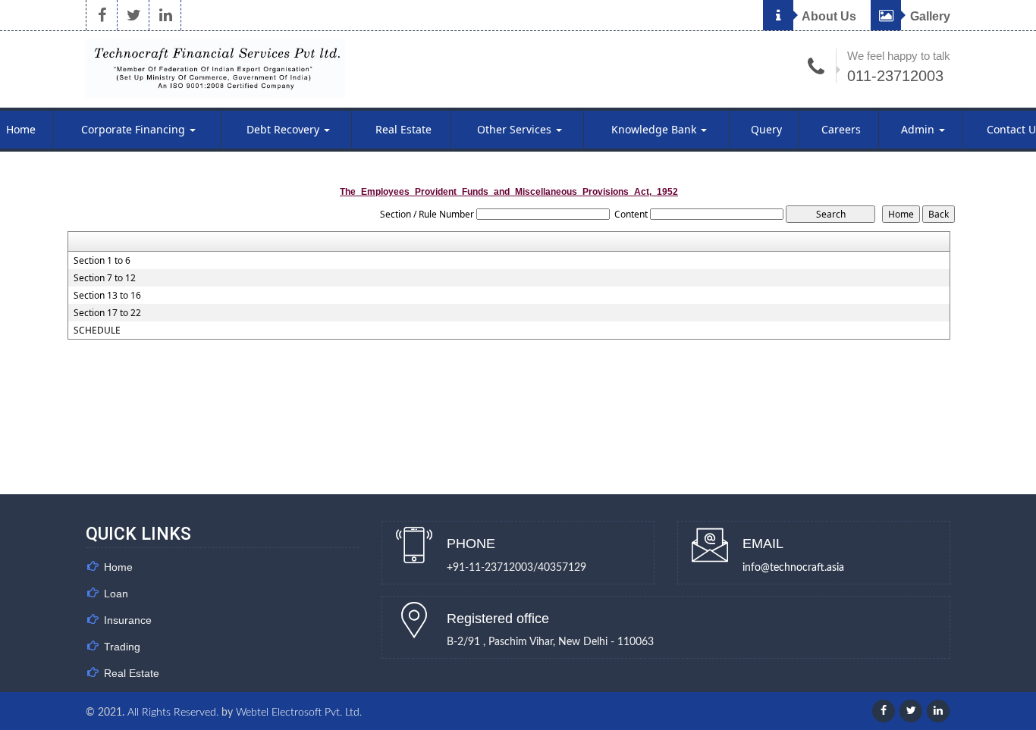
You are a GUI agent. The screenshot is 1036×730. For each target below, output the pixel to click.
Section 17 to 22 (107, 313)
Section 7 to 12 (105, 278)
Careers (841, 129)
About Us (827, 16)
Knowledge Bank (655, 129)
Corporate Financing (134, 129)
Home (118, 567)
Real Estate (403, 129)
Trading (122, 647)
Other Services (515, 129)
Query (766, 129)
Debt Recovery (284, 129)
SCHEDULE (97, 330)
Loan (116, 593)
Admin (919, 129)
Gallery (928, 16)
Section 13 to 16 (107, 296)
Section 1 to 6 (102, 261)
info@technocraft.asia (793, 567)
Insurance (128, 620)
